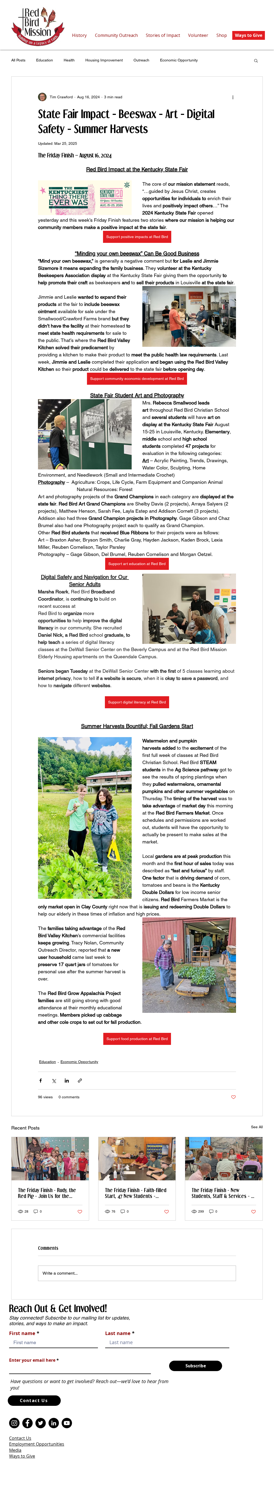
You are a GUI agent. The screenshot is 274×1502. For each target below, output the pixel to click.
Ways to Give (22, 1456)
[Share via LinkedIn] (66, 1080)
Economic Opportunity (179, 60)
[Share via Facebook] (40, 1080)
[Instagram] (14, 1423)
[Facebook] (27, 1423)
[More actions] (233, 97)
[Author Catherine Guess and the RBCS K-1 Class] (50, 1158)
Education (44, 60)
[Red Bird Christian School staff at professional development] (223, 1158)
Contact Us (20, 1438)
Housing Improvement (104, 60)
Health (69, 60)
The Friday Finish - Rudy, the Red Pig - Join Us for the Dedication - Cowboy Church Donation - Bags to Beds (47, 1193)
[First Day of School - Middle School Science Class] (137, 1158)
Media (15, 1450)
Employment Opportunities (36, 1444)
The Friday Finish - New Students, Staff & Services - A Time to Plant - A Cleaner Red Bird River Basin (222, 1193)
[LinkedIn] (53, 1423)
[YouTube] (67, 1423)
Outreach (141, 60)
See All (257, 1127)
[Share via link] (79, 1080)
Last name (118, 1333)
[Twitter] (40, 1423)
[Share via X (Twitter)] (53, 1080)
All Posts (18, 60)
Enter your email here (32, 1360)
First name (22, 1333)
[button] (255, 60)
